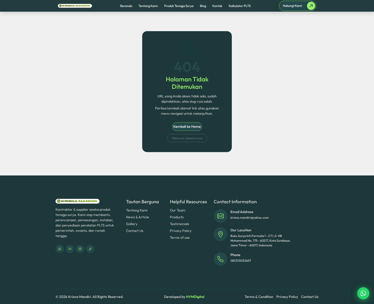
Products (177, 217)
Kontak (217, 6)
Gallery (132, 224)
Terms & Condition (259, 296)
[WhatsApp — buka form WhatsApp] (60, 249)
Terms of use (180, 237)
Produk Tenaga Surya (178, 6)
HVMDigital (195, 296)
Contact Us (134, 230)
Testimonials (179, 224)
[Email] (70, 249)
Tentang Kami (148, 6)
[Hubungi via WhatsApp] (363, 293)
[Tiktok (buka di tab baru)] (90, 249)
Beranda (126, 6)
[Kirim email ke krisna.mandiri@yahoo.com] (220, 216)
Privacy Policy (180, 230)
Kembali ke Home (187, 126)
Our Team (177, 210)
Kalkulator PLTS (240, 6)
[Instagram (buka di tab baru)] (80, 249)
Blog (203, 6)
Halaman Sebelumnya (187, 138)
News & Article (137, 217)
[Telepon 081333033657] (220, 259)
